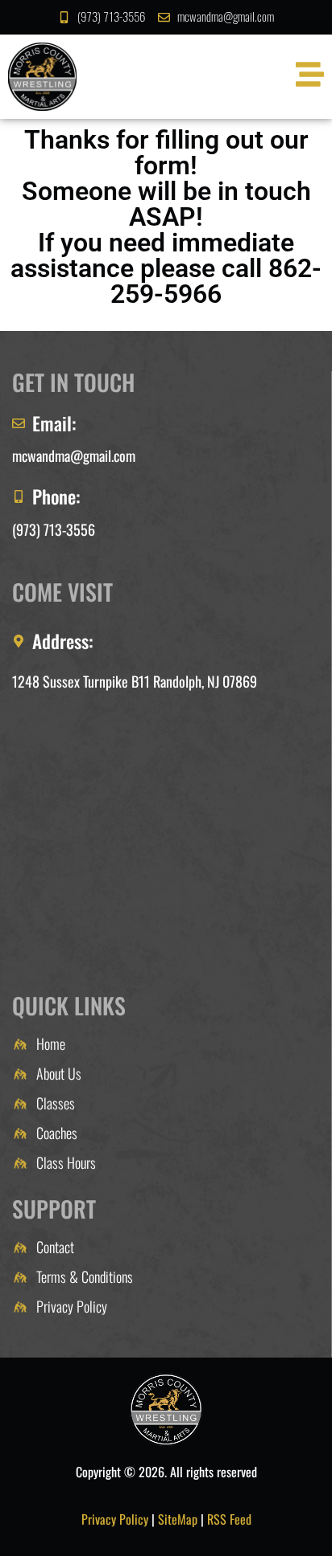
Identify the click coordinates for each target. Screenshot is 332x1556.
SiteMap (177, 1519)
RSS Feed (229, 1519)
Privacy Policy (114, 1519)
